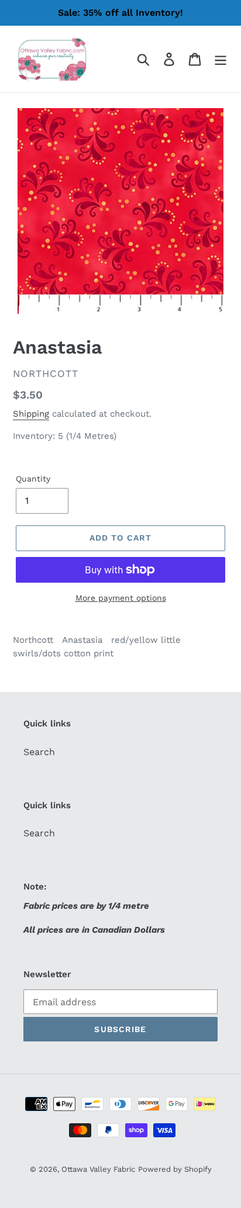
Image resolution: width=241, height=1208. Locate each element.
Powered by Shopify (175, 1169)
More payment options (120, 598)
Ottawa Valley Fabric (98, 1169)
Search (39, 751)
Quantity (33, 478)
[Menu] (220, 59)
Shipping (31, 414)
